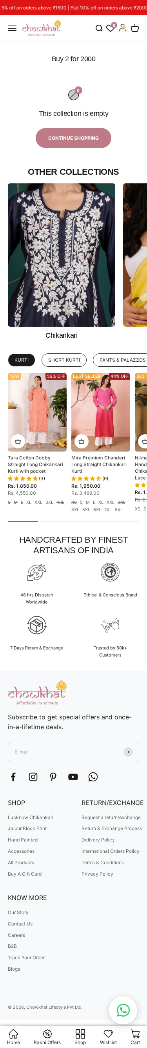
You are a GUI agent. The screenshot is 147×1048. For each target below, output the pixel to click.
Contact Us (20, 924)
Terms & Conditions (103, 862)
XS (74, 502)
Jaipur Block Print (27, 828)
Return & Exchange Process (112, 828)
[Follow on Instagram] (33, 777)
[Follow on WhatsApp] (93, 777)
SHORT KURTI (64, 360)
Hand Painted (23, 840)
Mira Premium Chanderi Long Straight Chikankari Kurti (99, 464)
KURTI (22, 360)
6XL (97, 510)
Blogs (14, 969)
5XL (86, 510)
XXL (38, 502)
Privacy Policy (97, 874)
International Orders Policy (111, 851)
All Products (21, 862)
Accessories (21, 851)
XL (28, 502)
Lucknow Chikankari (30, 817)
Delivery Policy (98, 840)
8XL (119, 510)
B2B (12, 946)
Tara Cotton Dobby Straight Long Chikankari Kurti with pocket (35, 464)
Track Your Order (26, 957)
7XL (108, 510)
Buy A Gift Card (25, 874)
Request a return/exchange (111, 817)
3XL (49, 502)
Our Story (18, 912)
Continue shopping (73, 138)
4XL (60, 502)
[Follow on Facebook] (13, 777)
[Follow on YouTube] (73, 777)
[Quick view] (18, 441)
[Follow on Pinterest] (53, 777)
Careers (16, 935)
